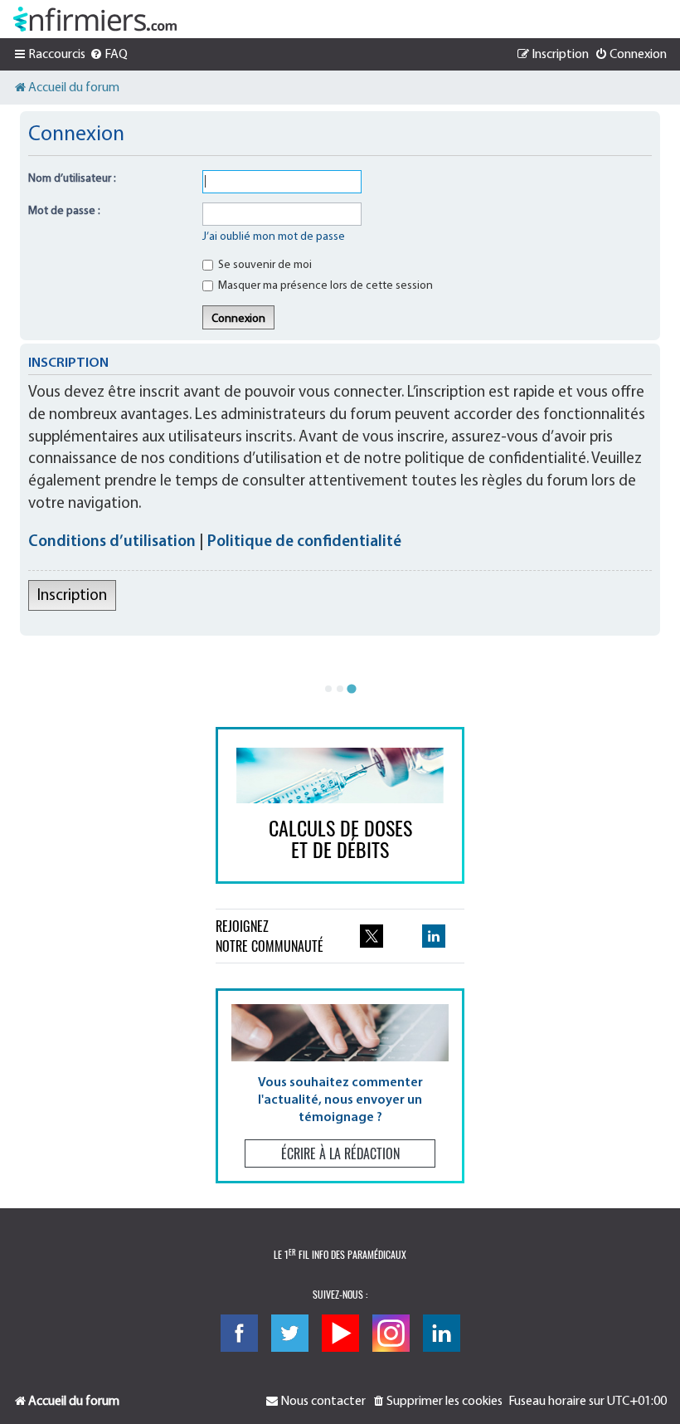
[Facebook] (239, 1333)
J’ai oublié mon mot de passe (273, 237)
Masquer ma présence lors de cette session (324, 286)
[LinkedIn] (441, 1333)
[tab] (328, 688)
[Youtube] (340, 1333)
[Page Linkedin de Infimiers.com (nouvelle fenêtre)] (433, 936)
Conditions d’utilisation (112, 542)
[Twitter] (289, 1333)
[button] (340, 1086)
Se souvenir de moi (264, 265)
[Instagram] (391, 1333)
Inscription (72, 596)
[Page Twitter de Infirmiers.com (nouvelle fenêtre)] (371, 936)
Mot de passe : (64, 211)
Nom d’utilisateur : (72, 179)
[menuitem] (109, 55)
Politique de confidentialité (304, 542)
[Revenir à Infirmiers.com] (95, 19)
